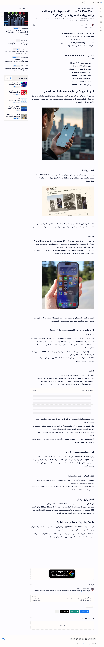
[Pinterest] (74, 639)
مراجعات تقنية (16, 28)
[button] (101, 2)
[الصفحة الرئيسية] (101, 8)
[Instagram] (80, 639)
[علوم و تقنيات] (84, 25)
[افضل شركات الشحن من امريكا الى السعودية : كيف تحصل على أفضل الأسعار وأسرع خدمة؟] (78, 598)
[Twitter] (92, 639)
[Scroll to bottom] (3, 639)
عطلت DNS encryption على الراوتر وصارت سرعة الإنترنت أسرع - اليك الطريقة (17, 43)
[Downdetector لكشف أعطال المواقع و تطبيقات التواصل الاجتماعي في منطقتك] (46, 598)
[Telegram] (89, 639)
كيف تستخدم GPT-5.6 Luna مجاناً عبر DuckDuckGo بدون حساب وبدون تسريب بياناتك (16, 60)
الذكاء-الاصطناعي (15, 57)
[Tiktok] (77, 639)
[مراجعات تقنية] (89, 606)
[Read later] (34, 25)
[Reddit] (71, 639)
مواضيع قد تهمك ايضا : (87, 390)
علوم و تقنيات (96, 2)
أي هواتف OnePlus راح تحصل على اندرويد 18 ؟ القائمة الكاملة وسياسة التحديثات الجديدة (16, 32)
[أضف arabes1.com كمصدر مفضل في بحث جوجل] (62, 573)
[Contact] (101, 30)
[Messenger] (83, 639)
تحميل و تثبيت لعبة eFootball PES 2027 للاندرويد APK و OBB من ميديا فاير (16, 52)
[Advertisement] (45, 46)
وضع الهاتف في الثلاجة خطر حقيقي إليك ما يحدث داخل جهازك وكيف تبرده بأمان (16, 69)
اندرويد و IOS (16, 49)
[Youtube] (86, 639)
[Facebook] (94, 639)
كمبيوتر (17, 40)
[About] (101, 27)
